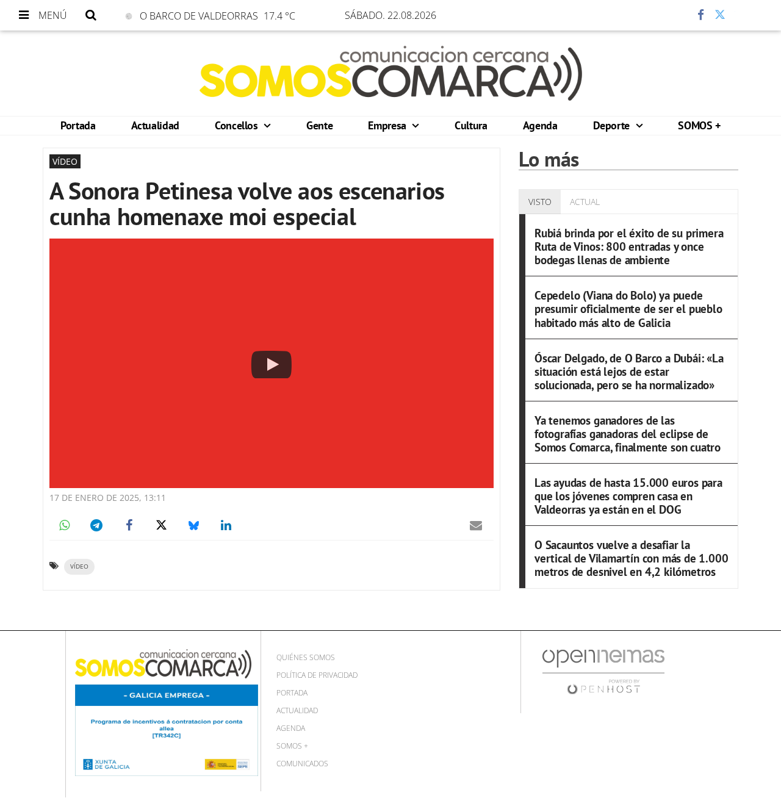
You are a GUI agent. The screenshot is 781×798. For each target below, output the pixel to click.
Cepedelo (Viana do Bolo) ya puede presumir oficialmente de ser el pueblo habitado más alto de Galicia (628, 308)
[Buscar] (91, 15)
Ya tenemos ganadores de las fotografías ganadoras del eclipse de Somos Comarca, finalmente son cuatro (627, 433)
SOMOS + (699, 125)
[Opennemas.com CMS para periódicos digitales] (603, 671)
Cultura (471, 125)
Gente (319, 125)
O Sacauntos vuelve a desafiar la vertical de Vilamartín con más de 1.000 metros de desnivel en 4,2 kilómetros (631, 558)
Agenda (540, 125)
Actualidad (155, 125)
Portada (77, 125)
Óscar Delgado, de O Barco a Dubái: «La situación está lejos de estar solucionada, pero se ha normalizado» (629, 371)
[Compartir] (664, 15)
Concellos (238, 125)
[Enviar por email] (476, 525)
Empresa (388, 125)
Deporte (613, 125)
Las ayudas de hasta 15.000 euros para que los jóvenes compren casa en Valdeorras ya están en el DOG (628, 496)
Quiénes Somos (305, 657)
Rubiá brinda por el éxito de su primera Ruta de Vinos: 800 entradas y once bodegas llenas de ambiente (629, 246)
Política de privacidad (317, 675)
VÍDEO (79, 566)
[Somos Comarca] (391, 73)
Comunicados (302, 763)
